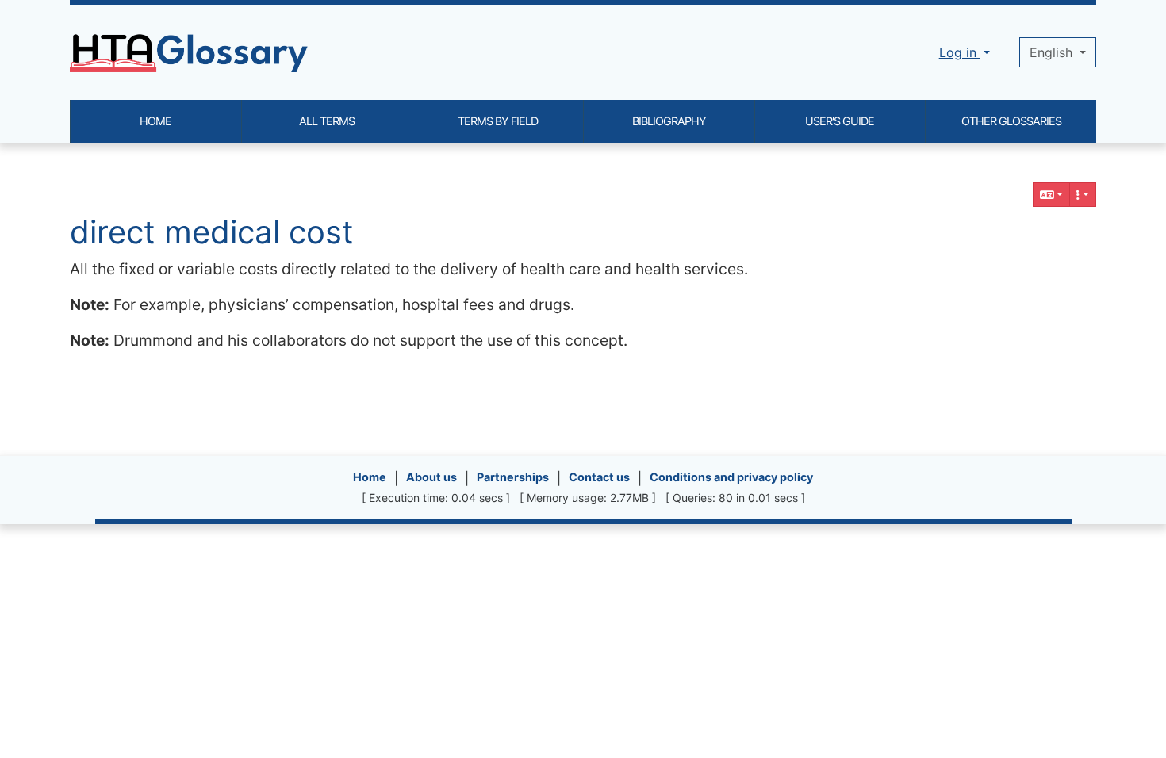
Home (369, 477)
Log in (959, 52)
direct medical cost (212, 231)
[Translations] (1052, 194)
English (1053, 52)
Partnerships (513, 477)
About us (431, 477)
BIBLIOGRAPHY (669, 121)
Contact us (599, 477)
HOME (155, 121)
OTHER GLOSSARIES (1011, 121)
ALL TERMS (327, 121)
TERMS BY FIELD (498, 121)
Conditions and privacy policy (731, 477)
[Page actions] (1082, 194)
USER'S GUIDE (839, 121)
